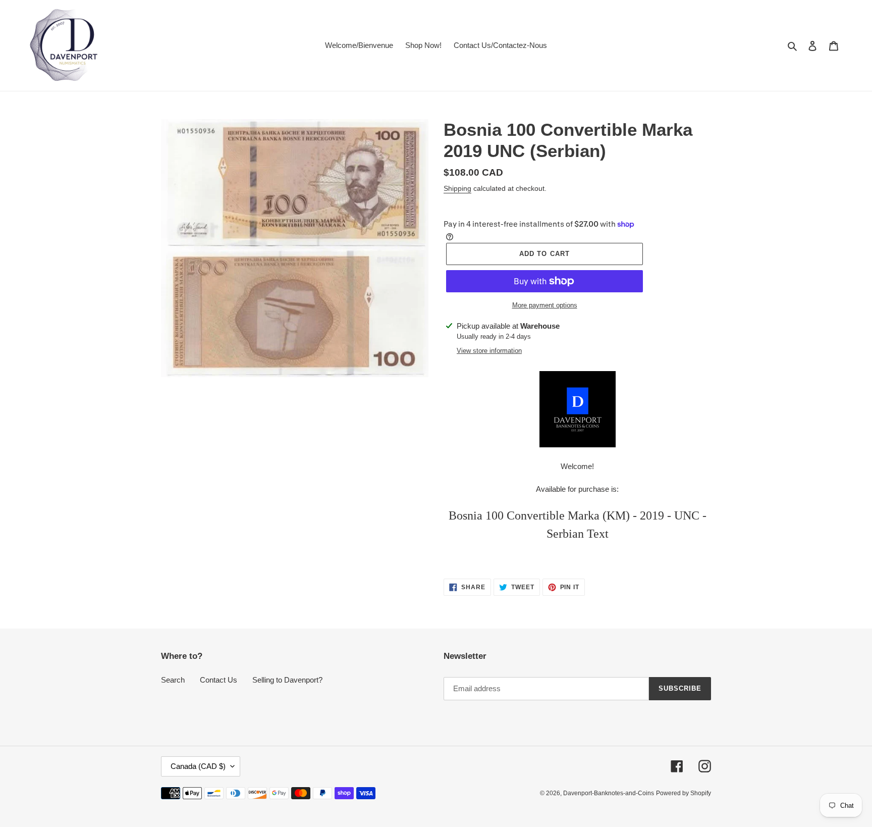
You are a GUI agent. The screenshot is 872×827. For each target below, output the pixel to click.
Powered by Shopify (683, 793)
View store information (489, 350)
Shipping (457, 188)
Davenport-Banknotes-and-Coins (608, 793)
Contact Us (218, 680)
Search (173, 680)
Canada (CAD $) (198, 766)
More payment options (544, 305)
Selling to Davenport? (287, 680)
